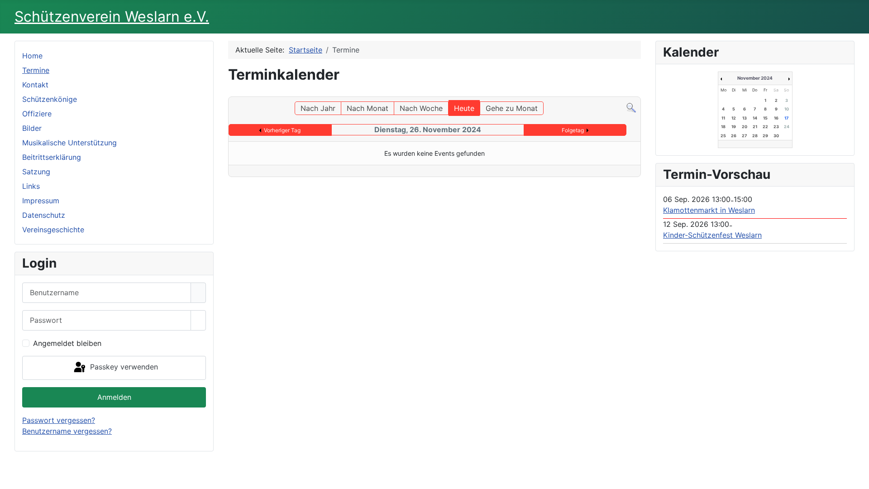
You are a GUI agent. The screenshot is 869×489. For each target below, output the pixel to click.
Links (31, 186)
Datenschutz (43, 215)
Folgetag (573, 130)
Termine (35, 70)
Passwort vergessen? (58, 420)
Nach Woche (421, 108)
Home (32, 55)
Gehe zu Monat (512, 108)
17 (786, 117)
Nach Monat (367, 108)
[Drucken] (638, 92)
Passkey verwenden (123, 367)
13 (744, 117)
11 (723, 117)
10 (786, 108)
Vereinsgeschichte (53, 229)
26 (733, 135)
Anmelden (114, 397)
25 (723, 135)
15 (765, 117)
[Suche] (631, 106)
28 (755, 135)
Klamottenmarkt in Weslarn (709, 210)
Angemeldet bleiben (67, 343)
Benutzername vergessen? (67, 431)
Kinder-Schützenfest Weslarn (712, 235)
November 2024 (755, 78)
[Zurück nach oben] (858, 478)
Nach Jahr (318, 108)
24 (786, 126)
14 (755, 117)
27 (744, 135)
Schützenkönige (49, 99)
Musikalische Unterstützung (69, 142)
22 (765, 126)
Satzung (36, 171)
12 (733, 117)
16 (776, 117)
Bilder (32, 128)
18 (723, 126)
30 (776, 135)
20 (744, 126)
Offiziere (37, 113)
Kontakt (35, 84)
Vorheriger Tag (282, 130)
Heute (464, 108)
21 (755, 126)
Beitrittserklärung (51, 157)
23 (776, 126)
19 (733, 126)
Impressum (40, 200)
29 (765, 135)
